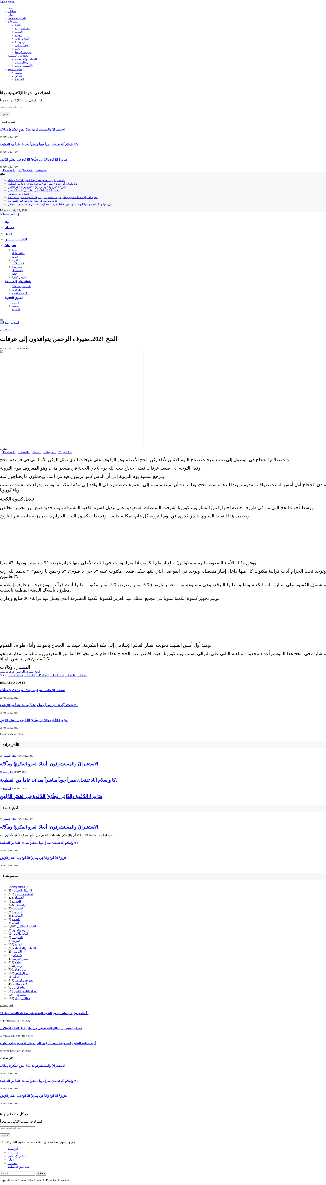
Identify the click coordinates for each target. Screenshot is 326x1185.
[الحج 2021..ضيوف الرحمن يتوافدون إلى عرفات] (72, 445)
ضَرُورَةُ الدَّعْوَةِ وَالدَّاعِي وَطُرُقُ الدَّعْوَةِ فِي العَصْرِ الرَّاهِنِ (34, 159)
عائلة (18, 48)
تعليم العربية (15, 69)
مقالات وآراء (22, 28)
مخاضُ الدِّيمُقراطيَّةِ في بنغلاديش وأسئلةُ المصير (34, 190)
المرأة (18, 35)
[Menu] (1, 320)
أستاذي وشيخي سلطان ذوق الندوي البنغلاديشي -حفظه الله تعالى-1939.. (44, 1013)
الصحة (19, 31)
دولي (11, 14)
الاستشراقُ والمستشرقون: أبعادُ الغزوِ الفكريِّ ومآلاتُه (32, 129)
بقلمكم (19, 76)
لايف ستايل (21, 45)
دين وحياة (20, 41)
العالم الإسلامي (17, 18)
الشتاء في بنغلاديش (18, 194)
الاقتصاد (20, 897)
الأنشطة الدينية (24, 65)
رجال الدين (21, 62)
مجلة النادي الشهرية (24, 991)
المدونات (17, 937)
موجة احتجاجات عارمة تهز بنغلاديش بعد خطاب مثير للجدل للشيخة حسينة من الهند (53, 197)
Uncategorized (16, 886)
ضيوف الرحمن (24, 671)
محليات (12, 11)
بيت (10, 7)
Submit (41, 1173)
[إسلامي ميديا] (9, 214)
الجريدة (19, 79)
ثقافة (18, 24)
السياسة (18, 908)
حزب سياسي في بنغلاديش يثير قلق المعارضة (33, 200)
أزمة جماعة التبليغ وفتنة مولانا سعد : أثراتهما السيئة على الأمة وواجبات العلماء (48, 1043)
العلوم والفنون (20, 930)
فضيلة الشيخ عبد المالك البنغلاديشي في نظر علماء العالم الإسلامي (41, 1028)
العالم (15, 922)
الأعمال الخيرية (22, 890)
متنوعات (13, 21)
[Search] (1, 315)
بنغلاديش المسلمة (18, 55)
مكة (2, 671)
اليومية (19, 72)
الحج (37, 671)
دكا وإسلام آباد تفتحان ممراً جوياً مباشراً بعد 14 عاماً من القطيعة (39, 144)
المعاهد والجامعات (26, 59)
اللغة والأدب (22, 38)
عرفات (10, 671)
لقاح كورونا (18, 987)
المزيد (18, 944)
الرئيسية (7, 772)
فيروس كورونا (23, 52)
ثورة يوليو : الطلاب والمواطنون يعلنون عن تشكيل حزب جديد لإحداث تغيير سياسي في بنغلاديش (59, 204)
